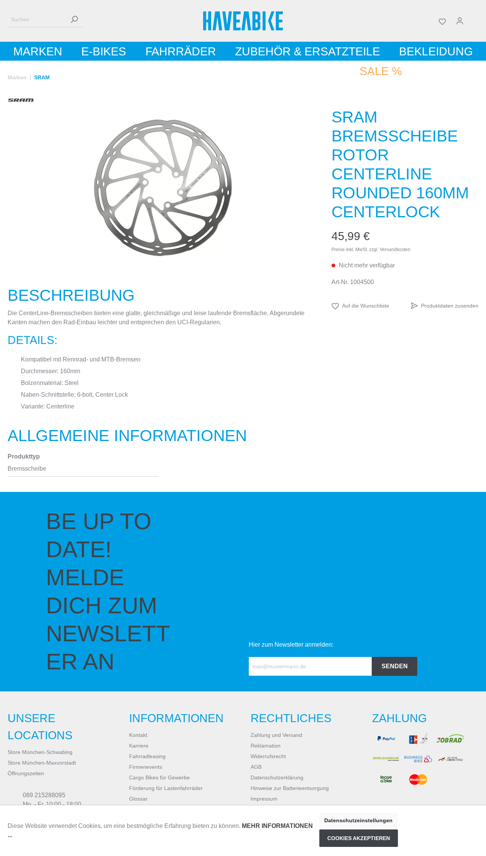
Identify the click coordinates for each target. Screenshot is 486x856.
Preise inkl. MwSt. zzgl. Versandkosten (370, 249)
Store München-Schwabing (40, 752)
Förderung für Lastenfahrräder (166, 788)
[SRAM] (21, 100)
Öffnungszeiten (26, 773)
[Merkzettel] (442, 21)
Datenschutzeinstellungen (358, 820)
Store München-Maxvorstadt (42, 763)
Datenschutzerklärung (277, 777)
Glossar (138, 799)
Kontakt (138, 735)
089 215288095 (44, 795)
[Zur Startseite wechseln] (243, 20)
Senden (395, 666)
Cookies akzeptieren (358, 838)
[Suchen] (74, 19)
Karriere (138, 746)
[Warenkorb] (473, 21)
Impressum (264, 799)
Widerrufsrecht (268, 756)
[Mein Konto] (460, 21)
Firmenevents (145, 767)
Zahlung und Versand (276, 735)
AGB (256, 767)
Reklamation (266, 746)
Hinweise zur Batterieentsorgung (290, 788)
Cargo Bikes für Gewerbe (159, 777)
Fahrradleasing (147, 756)
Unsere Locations (40, 726)
